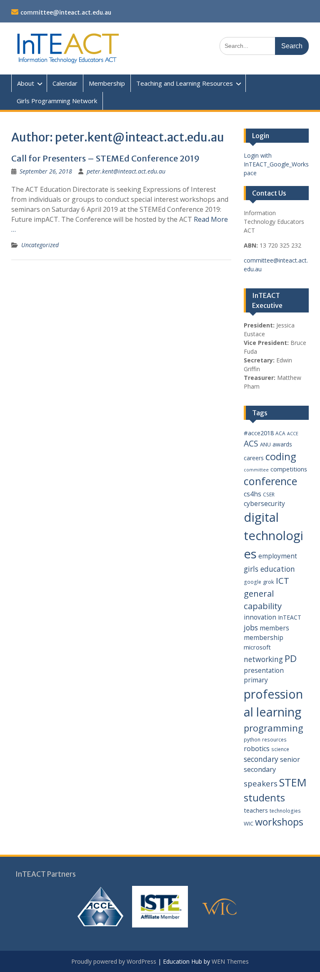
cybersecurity (264, 503)
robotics (257, 748)
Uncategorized (40, 245)
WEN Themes (230, 961)
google (252, 581)
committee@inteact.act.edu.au (65, 12)
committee (256, 470)
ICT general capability (266, 593)
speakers (261, 783)
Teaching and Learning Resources (184, 83)
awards (282, 444)
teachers (256, 810)
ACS (251, 443)
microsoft (257, 647)
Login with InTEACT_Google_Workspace (276, 164)
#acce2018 (259, 433)
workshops (279, 821)
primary (256, 679)
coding (280, 456)
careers (254, 458)
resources (274, 739)
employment (277, 555)
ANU (265, 444)
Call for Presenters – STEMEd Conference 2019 (105, 158)
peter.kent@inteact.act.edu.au (126, 171)
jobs (251, 627)
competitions (288, 469)
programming (273, 728)
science (280, 749)
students (264, 797)
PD (291, 658)
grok (268, 581)
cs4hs (252, 493)
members (274, 627)
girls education (269, 569)
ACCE (292, 433)
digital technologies (273, 535)
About (25, 83)
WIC (248, 823)
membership (263, 637)
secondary (261, 759)
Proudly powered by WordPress (113, 961)
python (252, 739)
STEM (293, 782)
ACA (280, 433)
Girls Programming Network (57, 101)
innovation (260, 617)
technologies (285, 810)
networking (263, 659)
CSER (269, 494)
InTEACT (289, 617)
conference (270, 481)
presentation (264, 670)
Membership (107, 83)
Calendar (65, 83)
